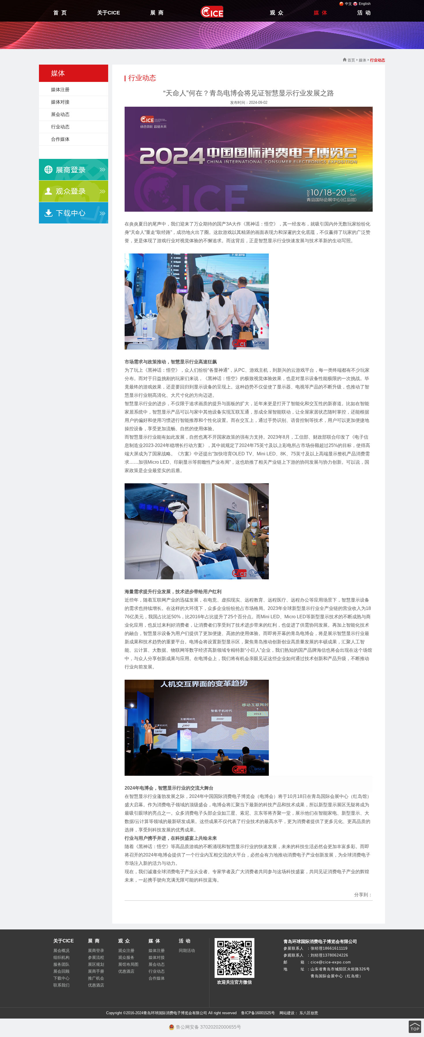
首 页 (60, 13)
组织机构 (61, 957)
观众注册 (126, 950)
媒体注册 (60, 89)
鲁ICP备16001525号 (258, 1013)
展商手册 (96, 971)
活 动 (364, 13)
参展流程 (96, 957)
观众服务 (126, 957)
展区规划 (96, 964)
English (365, 4)
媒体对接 (60, 101)
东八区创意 (308, 1013)
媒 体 (320, 13)
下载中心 (61, 978)
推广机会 (96, 978)
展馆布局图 (128, 964)
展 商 (157, 13)
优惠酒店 (96, 985)
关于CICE (108, 13)
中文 (348, 4)
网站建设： (288, 1013)
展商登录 (96, 950)
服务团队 (61, 964)
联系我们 (61, 985)
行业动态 (60, 126)
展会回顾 (61, 971)
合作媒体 (60, 139)
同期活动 (187, 950)
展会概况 (61, 950)
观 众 (276, 13)
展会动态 (60, 114)
